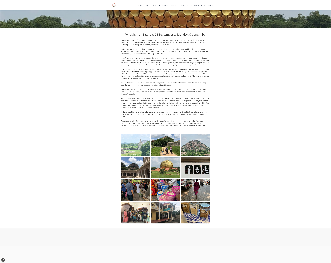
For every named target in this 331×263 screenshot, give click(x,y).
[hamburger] (118, 5)
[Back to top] (3, 260)
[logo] (114, 5)
